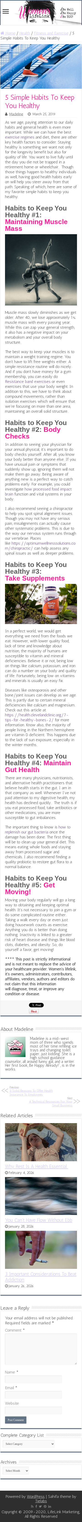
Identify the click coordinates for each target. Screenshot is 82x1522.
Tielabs (41, 1501)
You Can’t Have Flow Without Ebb (38, 1220)
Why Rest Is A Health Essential (36, 1166)
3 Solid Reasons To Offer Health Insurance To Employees (31, 1091)
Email (11, 1387)
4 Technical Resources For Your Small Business (50, 1101)
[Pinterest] (45, 1506)
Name (11, 1372)
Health (24, 33)
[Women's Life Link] (41, 13)
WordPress (36, 1496)
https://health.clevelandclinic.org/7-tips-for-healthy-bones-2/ (37, 717)
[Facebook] (36, 1506)
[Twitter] (40, 1506)
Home (9, 33)
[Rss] (32, 1506)
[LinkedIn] (49, 1506)
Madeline (16, 114)
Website (12, 1403)
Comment (15, 1330)
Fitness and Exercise (51, 33)
